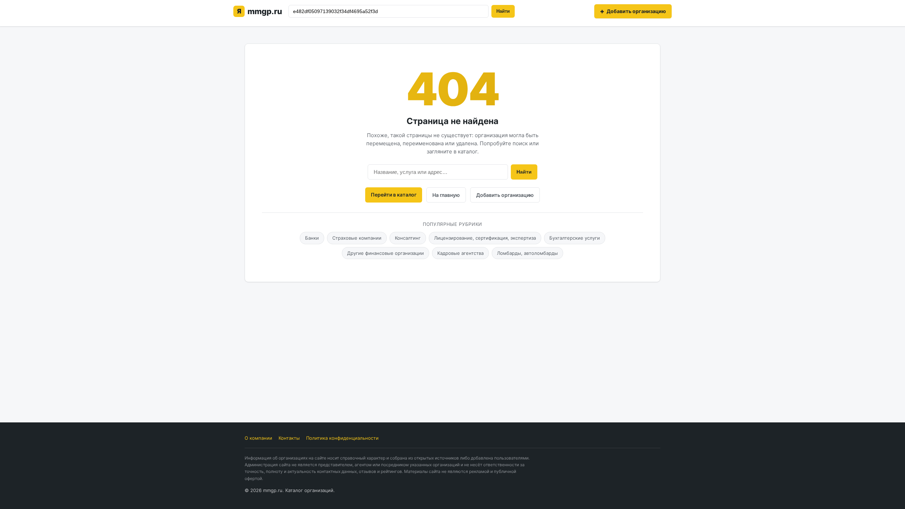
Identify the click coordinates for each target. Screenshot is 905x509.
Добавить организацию (505, 195)
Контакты (289, 438)
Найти (503, 11)
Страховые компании (356, 238)
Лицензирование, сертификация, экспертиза (485, 238)
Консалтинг (408, 238)
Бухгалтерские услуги (574, 238)
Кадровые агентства (460, 253)
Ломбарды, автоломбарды (527, 253)
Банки (312, 238)
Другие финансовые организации (385, 253)
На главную (446, 195)
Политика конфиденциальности (342, 438)
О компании (258, 438)
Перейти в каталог (393, 195)
